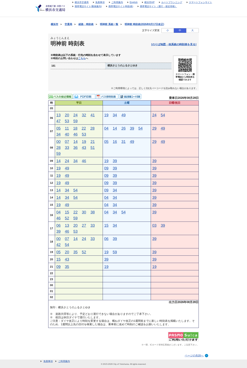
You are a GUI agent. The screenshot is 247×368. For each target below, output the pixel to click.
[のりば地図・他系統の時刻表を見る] (173, 44)
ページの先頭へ (194, 355)
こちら (82, 58)
